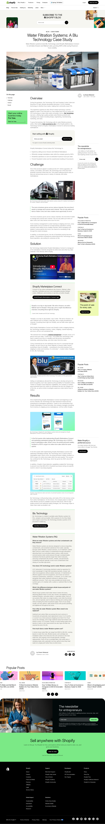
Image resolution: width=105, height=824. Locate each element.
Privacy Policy (81, 168)
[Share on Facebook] (66, 654)
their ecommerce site (49, 124)
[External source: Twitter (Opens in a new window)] (77, 819)
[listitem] (52, 680)
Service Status (30, 790)
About (27, 772)
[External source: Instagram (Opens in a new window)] (85, 819)
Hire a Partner (49, 777)
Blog (7, 7)
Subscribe (94, 719)
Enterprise (45, 2)
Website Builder (49, 803)
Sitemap (44, 819)
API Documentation (70, 774)
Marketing (30, 7)
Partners (28, 782)
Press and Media (30, 779)
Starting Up (23, 7)
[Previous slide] (48, 694)
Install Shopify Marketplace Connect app (46, 297)
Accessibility (29, 806)
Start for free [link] (67, 139)
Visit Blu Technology (40, 526)
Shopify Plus (87, 777)
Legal (27, 787)
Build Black (29, 803)
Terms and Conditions (89, 167)
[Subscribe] (66, 22)
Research (28, 808)
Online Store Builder (50, 801)
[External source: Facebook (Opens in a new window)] (73, 819)
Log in (84, 2)
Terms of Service (24, 819)
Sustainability (29, 801)
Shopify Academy (50, 779)
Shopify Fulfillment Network (91, 779)
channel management (54, 334)
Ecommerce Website (50, 806)
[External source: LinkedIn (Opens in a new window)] (93, 819)
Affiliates (28, 784)
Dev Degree (68, 777)
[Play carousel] (52, 694)
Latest (36, 7)
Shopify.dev (68, 772)
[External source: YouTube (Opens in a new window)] (81, 819)
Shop (85, 772)
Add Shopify (82, 451)
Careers (28, 774)
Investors (28, 777)
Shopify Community (50, 782)
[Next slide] (56, 694)
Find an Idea (14, 7)
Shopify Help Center (50, 774)
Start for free (93, 2)
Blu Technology (69, 113)
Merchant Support (50, 772)
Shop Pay (86, 774)
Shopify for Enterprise (90, 782)
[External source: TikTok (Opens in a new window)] (89, 819)
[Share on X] (70, 654)
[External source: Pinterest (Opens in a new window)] (97, 819)
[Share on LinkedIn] (73, 654)
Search (95, 7)
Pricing (38, 2)
